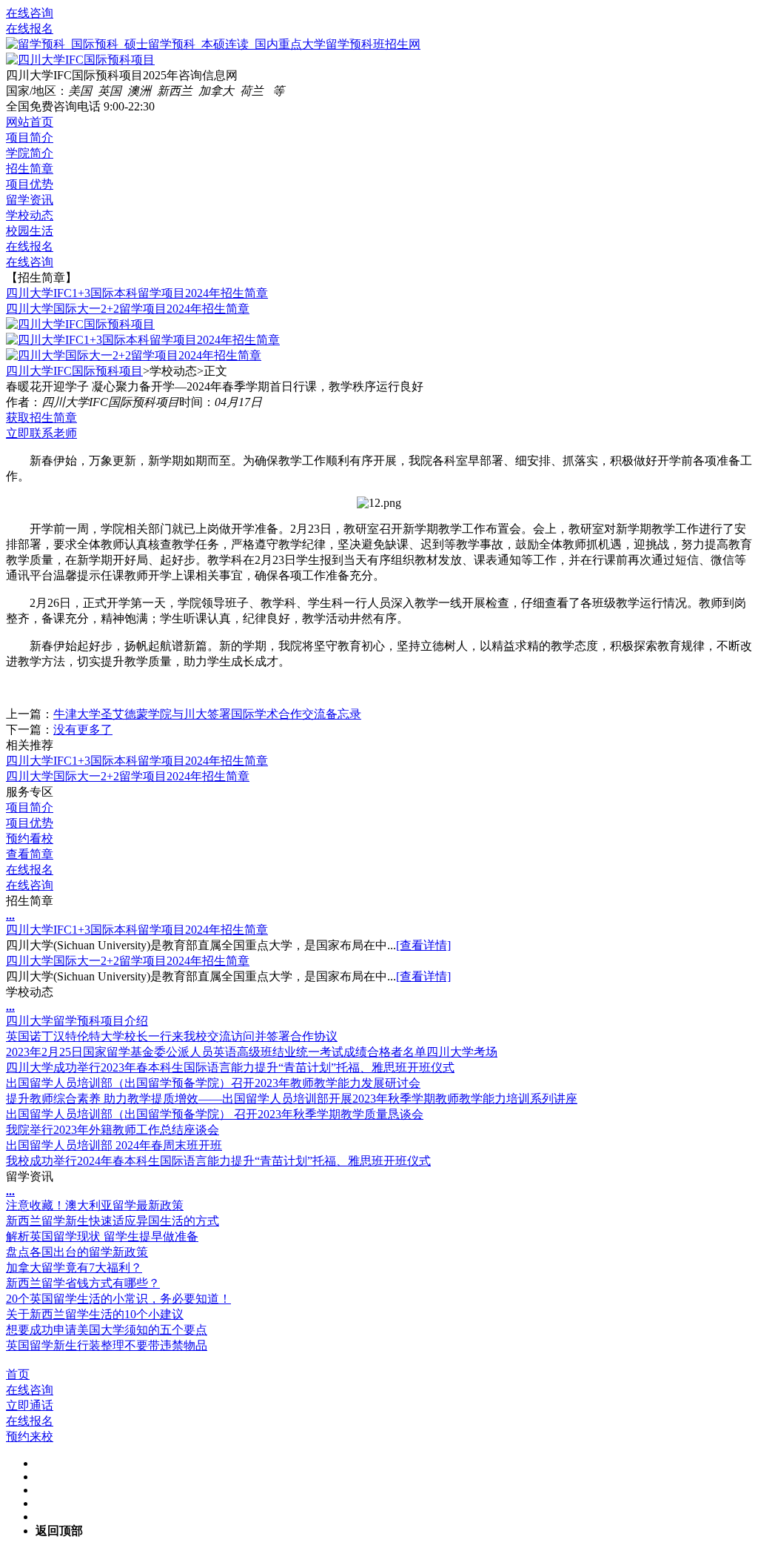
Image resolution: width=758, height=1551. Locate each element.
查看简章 (29, 854)
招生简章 (29, 168)
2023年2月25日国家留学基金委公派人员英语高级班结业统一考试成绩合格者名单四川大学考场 (251, 1052)
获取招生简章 (41, 417)
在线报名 (29, 28)
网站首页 (29, 122)
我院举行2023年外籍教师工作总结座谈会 (112, 1129)
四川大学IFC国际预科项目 (74, 371)
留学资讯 (29, 199)
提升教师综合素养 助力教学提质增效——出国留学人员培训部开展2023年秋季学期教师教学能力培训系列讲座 (291, 1098)
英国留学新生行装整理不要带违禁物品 (106, 1345)
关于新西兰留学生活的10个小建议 (95, 1314)
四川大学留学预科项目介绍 (77, 1020)
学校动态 (29, 215)
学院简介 (29, 153)
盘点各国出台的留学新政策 (77, 1252)
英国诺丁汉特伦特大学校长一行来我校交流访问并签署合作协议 (172, 1036)
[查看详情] (423, 945)
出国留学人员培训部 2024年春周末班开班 (114, 1145)
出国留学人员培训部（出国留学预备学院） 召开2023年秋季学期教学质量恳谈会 (214, 1114)
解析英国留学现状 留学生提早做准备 (102, 1236)
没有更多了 (83, 729)
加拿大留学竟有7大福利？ (74, 1267)
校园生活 (29, 231)
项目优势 (29, 184)
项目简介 (29, 137)
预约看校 (29, 838)
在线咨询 (29, 13)
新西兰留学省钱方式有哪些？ (83, 1283)
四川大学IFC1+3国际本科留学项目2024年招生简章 (137, 293)
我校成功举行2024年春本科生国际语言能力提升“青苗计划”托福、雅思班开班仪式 (218, 1161)
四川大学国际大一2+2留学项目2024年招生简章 (127, 308)
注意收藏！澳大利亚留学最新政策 (95, 1205)
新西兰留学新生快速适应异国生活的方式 (112, 1221)
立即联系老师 (41, 433)
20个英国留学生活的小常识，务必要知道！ (118, 1298)
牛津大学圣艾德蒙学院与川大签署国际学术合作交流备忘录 (207, 714)
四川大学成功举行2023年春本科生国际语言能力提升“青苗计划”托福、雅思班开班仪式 (230, 1067)
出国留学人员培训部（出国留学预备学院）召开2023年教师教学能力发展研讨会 (213, 1083)
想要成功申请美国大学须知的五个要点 (106, 1330)
